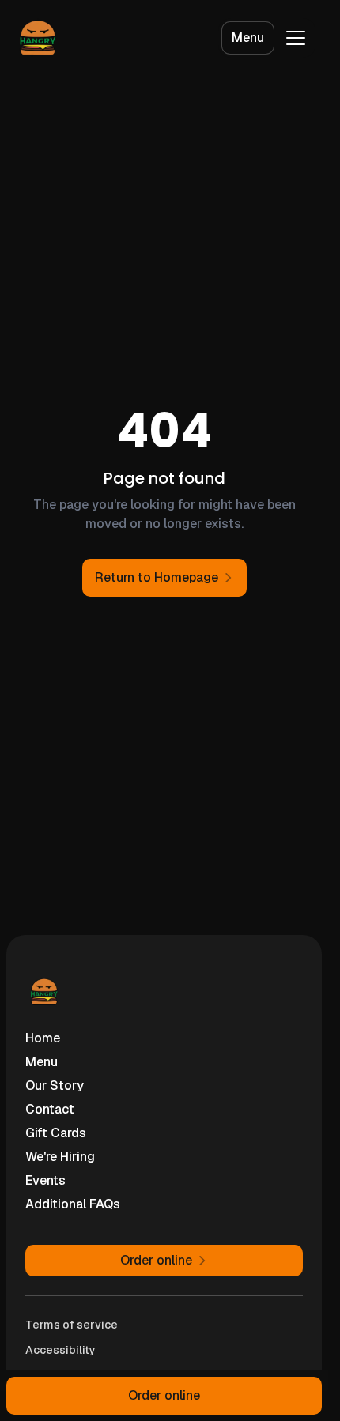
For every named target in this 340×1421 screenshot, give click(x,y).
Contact (49, 1109)
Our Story (54, 1085)
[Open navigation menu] (296, 38)
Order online (164, 1395)
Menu (248, 37)
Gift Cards (55, 1133)
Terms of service (71, 1324)
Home (42, 1038)
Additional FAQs (72, 1204)
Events (45, 1180)
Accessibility (60, 1350)
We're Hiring (60, 1156)
